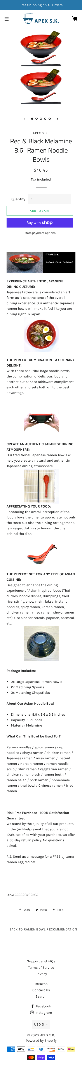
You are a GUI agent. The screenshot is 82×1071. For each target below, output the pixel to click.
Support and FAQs (41, 961)
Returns (41, 984)
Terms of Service (41, 967)
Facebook (43, 1006)
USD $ (39, 1024)
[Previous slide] (25, 118)
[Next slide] (57, 118)
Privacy (41, 974)
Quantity (18, 199)
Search (41, 996)
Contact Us (41, 990)
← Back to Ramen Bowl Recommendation (41, 929)
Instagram (43, 1012)
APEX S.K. (47, 1035)
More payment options (40, 233)
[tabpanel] (41, 67)
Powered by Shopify (41, 1040)
